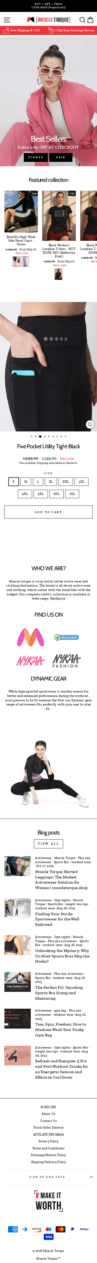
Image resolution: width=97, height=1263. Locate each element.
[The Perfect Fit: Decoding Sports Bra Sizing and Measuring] (17, 982)
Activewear (43, 858)
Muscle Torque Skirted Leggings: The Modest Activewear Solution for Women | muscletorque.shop (61, 879)
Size (48, 473)
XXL (66, 481)
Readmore (57, 598)
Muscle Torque (65, 858)
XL (51, 481)
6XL (56, 494)
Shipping (42, 463)
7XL (72, 494)
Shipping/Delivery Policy (48, 1162)
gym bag (60, 1010)
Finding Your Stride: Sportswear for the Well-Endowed (57, 919)
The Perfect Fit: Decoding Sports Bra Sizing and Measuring (59, 993)
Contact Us (48, 1121)
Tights (36, 157)
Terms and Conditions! (48, 1148)
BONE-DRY (48, 1107)
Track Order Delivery (48, 1127)
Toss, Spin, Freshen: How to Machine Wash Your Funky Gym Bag (60, 1029)
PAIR (60, 157)
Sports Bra (61, 862)
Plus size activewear (62, 941)
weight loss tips (76, 904)
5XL (41, 494)
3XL (81, 481)
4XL (25, 494)
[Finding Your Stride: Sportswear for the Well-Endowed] (17, 908)
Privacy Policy (49, 1141)
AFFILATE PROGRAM (48, 1134)
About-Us (48, 1114)
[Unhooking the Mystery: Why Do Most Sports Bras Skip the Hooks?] (17, 945)
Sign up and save (47, 1177)
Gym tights (62, 900)
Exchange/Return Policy (48, 1155)
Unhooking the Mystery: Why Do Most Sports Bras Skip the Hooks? (62, 956)
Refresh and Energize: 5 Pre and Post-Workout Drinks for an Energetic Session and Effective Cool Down (61, 1068)
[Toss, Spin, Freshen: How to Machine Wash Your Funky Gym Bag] (17, 1019)
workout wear (81, 862)
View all (48, 844)
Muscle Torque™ (48, 1258)
